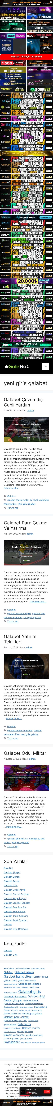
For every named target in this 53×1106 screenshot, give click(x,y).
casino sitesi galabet (38, 968)
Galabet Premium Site (15, 907)
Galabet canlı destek (29, 983)
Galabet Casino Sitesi (30, 987)
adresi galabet (9, 968)
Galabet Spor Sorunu (14, 911)
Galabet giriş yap (13, 1000)
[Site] (26, 95)
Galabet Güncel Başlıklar (16, 894)
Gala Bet (8, 868)
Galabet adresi (24, 972)
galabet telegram (10, 1025)
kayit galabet (12, 1041)
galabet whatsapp (10, 1032)
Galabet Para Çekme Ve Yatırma (25, 525)
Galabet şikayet (11, 1038)
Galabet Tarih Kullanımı (16, 916)
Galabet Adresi (11, 881)
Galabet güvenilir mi (26, 1007)
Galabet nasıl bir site (12, 1014)
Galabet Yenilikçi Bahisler (17, 903)
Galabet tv (24, 1024)
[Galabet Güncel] (17, 366)
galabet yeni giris (34, 1035)
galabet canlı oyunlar (18, 500)
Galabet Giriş (10, 885)
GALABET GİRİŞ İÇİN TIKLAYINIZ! (26, 57)
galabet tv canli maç (12, 1028)
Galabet (11, 496)
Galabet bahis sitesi (18, 976)
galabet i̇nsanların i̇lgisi (19, 613)
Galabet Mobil (37, 1010)
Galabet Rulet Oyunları (15, 920)
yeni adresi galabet (38, 1042)
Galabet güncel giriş (11, 1007)
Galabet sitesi (33, 1021)
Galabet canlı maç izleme (12, 987)
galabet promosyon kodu (15, 1020)
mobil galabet (26, 1042)
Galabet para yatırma (32, 1013)
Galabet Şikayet (12, 872)
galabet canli (10, 980)
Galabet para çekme (16, 1017)
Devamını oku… (12, 488)
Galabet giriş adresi (15, 996)
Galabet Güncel (12, 877)
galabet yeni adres (25, 1032)
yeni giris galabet (26, 504)
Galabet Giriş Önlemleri (16, 929)
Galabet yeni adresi (14, 1035)
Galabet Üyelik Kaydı (14, 890)
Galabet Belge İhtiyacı (15, 898)
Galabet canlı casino (10, 984)
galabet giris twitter (10, 992)
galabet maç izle (24, 1010)
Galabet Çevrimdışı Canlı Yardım (24, 402)
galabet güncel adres (14, 1003)
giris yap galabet (26, 1038)
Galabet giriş (29, 991)
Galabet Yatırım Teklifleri (20, 639)
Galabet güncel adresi (34, 1004)
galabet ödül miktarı (17, 838)
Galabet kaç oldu (11, 1010)
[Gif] (26, 153)
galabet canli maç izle (27, 981)
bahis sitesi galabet (23, 968)
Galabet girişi (36, 996)
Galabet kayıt (40, 1007)
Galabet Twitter (31, 1028)
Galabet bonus (41, 977)
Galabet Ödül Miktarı (25, 753)
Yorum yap (12, 508)
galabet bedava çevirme (19, 730)
